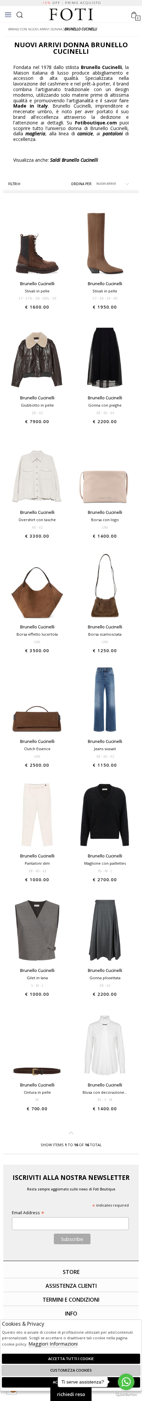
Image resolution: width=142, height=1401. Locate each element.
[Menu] (8, 15)
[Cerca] (20, 14)
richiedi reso (71, 1394)
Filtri (13, 184)
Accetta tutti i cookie (71, 1358)
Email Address (28, 1212)
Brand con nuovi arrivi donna (35, 29)
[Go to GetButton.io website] (126, 1394)
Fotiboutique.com (71, 14)
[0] (134, 14)
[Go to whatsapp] (126, 1382)
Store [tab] (71, 1272)
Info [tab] (71, 1313)
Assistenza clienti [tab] (71, 1285)
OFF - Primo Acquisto (71, 3)
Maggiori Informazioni (53, 1343)
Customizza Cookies (71, 1370)
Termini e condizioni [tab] (71, 1299)
